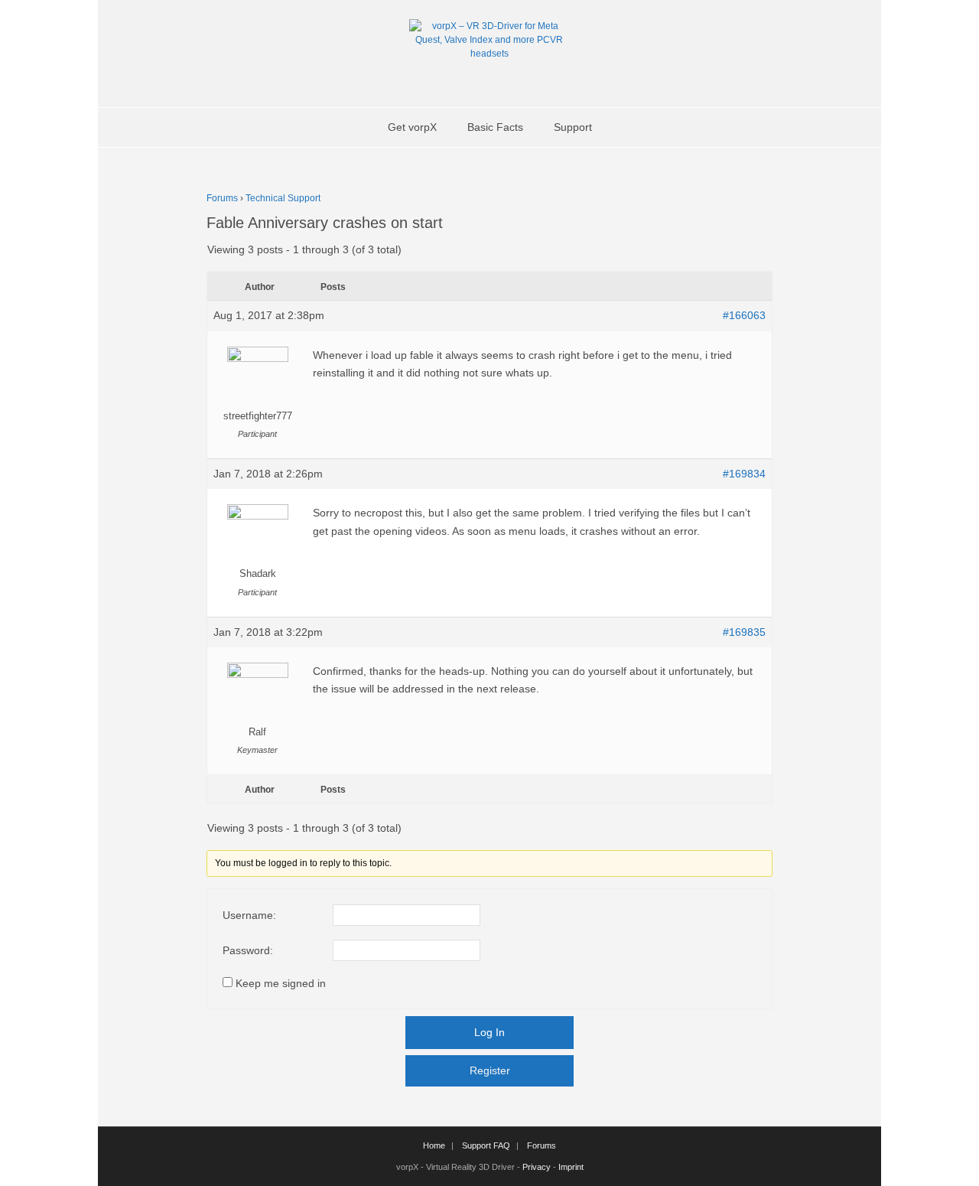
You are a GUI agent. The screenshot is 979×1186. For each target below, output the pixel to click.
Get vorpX (412, 127)
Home (434, 1145)
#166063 (744, 315)
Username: (249, 915)
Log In (489, 1032)
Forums (222, 198)
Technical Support (283, 198)
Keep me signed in (281, 983)
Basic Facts (495, 127)
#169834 (744, 474)
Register (490, 1070)
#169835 (744, 632)
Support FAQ (486, 1145)
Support (573, 127)
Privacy (536, 1166)
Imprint (571, 1166)
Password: (248, 950)
